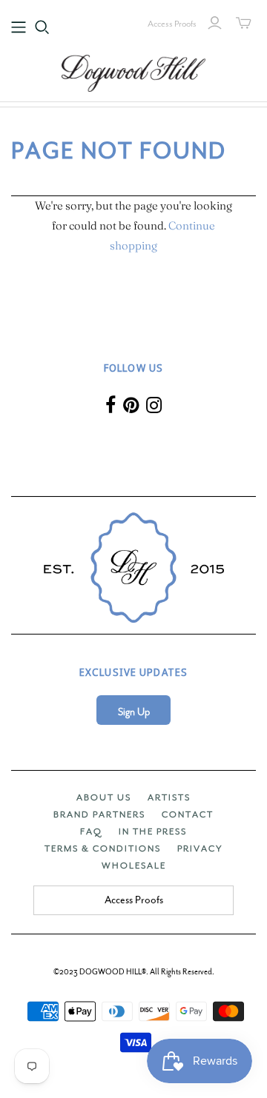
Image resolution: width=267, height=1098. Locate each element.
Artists (169, 797)
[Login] (214, 23)
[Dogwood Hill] (133, 71)
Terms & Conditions (102, 848)
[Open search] (42, 27)
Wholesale (134, 865)
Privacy (199, 848)
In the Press (153, 831)
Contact (188, 814)
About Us (103, 797)
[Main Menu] (18, 27)
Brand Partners (99, 814)
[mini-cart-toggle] (243, 23)
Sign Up (134, 712)
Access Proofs (172, 24)
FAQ (91, 831)
